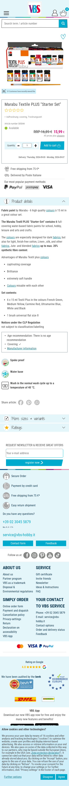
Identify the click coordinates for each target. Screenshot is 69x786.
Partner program (12, 578)
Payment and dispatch (15, 610)
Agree (61, 777)
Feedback (51, 543)
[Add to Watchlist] (63, 36)
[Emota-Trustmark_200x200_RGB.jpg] (58, 681)
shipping (60, 135)
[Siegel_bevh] (21, 684)
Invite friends (43, 578)
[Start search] (63, 23)
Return (6, 623)
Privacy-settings (12, 619)
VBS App (8, 636)
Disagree (48, 777)
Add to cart (50, 145)
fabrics (57, 237)
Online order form (13, 606)
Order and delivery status (50, 629)
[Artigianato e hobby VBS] (34, 8)
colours (50, 210)
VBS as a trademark (14, 583)
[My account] (55, 13)
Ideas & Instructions (47, 587)
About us (8, 574)
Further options (13, 777)
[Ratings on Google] (34, 665)
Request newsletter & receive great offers (34, 445)
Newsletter (42, 583)
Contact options (45, 625)
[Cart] (63, 13)
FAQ (38, 591)
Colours (11, 285)
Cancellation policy (14, 615)
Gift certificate (44, 574)
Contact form (18, 543)
